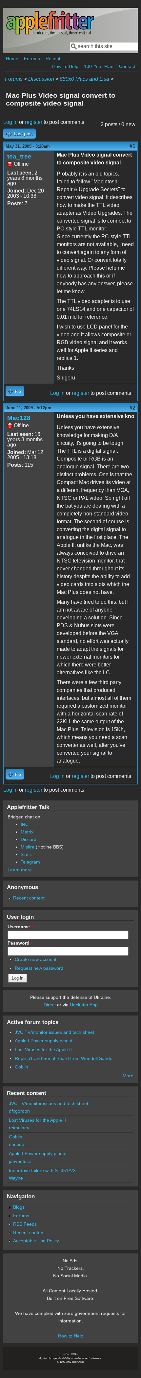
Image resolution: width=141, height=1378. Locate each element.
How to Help (70, 1335)
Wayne (16, 1178)
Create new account (35, 959)
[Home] (50, 34)
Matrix (27, 831)
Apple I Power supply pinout (43, 1040)
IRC (25, 824)
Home (12, 58)
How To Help (65, 66)
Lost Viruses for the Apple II (43, 1049)
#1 (132, 146)
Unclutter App (84, 1004)
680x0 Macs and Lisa (84, 79)
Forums (32, 58)
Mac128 (18, 417)
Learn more (20, 869)
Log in (10, 122)
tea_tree (19, 156)
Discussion (41, 79)
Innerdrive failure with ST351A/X (42, 1170)
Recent (53, 58)
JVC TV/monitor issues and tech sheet (54, 1032)
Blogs (19, 1207)
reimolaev (19, 1127)
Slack (26, 854)
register (33, 122)
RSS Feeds (25, 1224)
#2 (132, 408)
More (128, 1075)
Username (20, 926)
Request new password (39, 968)
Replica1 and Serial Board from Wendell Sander (64, 1058)
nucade (16, 1144)
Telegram (30, 862)
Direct (50, 1004)
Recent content (29, 897)
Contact (127, 66)
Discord (28, 839)
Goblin (21, 1066)
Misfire (27, 846)
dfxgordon (19, 1111)
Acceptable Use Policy (36, 1240)
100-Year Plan (98, 66)
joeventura (20, 1161)
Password (20, 943)
